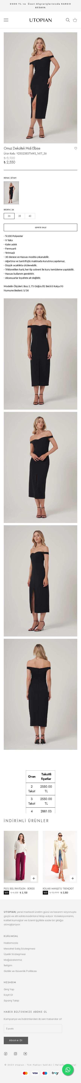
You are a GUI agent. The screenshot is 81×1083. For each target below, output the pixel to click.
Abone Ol (16, 1040)
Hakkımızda (11, 943)
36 (9, 216)
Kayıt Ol (8, 995)
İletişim (8, 965)
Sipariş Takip (11, 1000)
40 (30, 216)
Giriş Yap (9, 989)
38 (19, 216)
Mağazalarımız (13, 960)
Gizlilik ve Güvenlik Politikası (20, 971)
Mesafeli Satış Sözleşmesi (19, 948)
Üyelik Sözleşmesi (15, 954)
